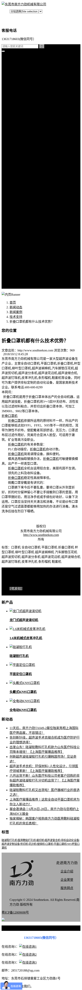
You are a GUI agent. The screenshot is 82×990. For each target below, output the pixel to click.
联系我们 (24, 243)
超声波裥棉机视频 (30, 196)
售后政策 (24, 282)
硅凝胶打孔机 (19, 72)
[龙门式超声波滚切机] (25, 611)
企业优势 (24, 272)
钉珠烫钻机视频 (29, 210)
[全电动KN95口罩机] (25, 701)
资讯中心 (16, 153)
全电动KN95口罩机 (23, 710)
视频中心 (16, 186)
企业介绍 (67, 871)
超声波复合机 (19, 67)
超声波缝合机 (27, 91)
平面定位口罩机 (21, 674)
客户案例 (24, 177)
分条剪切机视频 (29, 215)
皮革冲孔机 (25, 96)
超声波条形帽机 (29, 110)
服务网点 (24, 277)
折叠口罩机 (10, 416)
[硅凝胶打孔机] (21, 647)
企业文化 (24, 253)
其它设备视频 (27, 229)
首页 (13, 58)
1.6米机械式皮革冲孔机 (26, 638)
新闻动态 (16, 307)
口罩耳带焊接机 (29, 129)
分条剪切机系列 (29, 105)
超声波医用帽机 (29, 115)
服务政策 (24, 248)
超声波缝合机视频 (30, 201)
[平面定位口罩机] (22, 665)
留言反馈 (16, 286)
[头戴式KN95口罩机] (25, 683)
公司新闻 (24, 162)
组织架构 (24, 258)
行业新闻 (24, 167)
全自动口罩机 (27, 81)
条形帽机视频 (27, 224)
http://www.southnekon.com (41, 534)
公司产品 (16, 77)
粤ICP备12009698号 (15, 912)
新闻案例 (24, 158)
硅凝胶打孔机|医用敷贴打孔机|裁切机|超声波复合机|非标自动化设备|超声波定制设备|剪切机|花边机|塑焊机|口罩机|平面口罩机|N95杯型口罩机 (41, 844)
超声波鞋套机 (27, 120)
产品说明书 (25, 181)
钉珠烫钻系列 (27, 100)
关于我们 (16, 234)
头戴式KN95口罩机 (23, 692)
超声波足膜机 (27, 124)
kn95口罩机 (17, 62)
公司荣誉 (24, 262)
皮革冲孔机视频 (29, 205)
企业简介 (24, 239)
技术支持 (24, 172)
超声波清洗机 (27, 148)
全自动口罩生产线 (30, 134)
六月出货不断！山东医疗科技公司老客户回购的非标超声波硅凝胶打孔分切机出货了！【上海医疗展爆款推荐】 (45, 780)
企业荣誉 (67, 879)
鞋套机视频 (25, 220)
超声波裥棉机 (27, 86)
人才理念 (24, 267)
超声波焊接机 (27, 143)
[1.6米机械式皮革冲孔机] (27, 629)
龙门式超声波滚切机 (24, 620)
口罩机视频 (25, 191)
